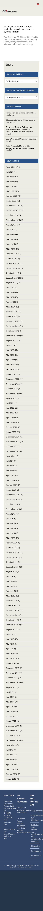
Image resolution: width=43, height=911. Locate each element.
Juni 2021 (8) (11, 465)
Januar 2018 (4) (12, 663)
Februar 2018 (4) (13, 658)
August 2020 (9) (12, 514)
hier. (5, 838)
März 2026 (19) (12, 191)
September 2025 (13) (14, 220)
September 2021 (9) (14, 451)
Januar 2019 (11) (13, 605)
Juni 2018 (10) (12, 639)
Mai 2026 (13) (12, 181)
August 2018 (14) (13, 629)
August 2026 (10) (13, 167)
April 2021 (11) (12, 475)
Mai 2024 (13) (12, 297)
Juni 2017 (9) (11, 697)
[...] (32, 44)
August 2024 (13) (13, 282)
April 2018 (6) (11, 649)
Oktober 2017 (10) (13, 677)
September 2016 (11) (14, 740)
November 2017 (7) (14, 673)
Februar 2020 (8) (13, 543)
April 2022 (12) (12, 417)
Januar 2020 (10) (13, 547)
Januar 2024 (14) (13, 316)
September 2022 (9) (14, 393)
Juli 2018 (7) (11, 634)
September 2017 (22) (14, 682)
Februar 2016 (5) (13, 774)
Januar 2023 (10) (13, 374)
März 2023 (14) (12, 364)
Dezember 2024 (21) (14, 263)
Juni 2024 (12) (12, 292)
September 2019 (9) (14, 567)
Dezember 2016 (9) (14, 726)
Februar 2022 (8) (13, 427)
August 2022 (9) (12, 398)
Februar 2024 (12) (13, 311)
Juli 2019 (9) (11, 576)
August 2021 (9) (12, 456)
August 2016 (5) (12, 745)
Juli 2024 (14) (11, 287)
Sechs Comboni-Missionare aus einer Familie (21, 140)
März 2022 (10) (12, 422)
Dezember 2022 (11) (14, 379)
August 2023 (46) (13, 340)
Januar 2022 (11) (13, 432)
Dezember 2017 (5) (14, 668)
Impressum (34, 851)
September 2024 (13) (14, 278)
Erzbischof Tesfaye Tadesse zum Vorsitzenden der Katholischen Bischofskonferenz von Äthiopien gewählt (19, 130)
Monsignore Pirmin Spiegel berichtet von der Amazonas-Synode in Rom (19, 29)
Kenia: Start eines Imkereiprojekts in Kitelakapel (21, 114)
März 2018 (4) (12, 653)
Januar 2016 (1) (12, 779)
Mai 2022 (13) (12, 413)
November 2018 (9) (14, 615)
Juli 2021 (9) (11, 461)
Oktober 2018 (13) (13, 620)
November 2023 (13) (14, 326)
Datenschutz (34, 856)
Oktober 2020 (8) (13, 504)
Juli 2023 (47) (11, 345)
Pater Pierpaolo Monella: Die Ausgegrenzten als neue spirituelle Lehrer (20, 148)
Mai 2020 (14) (12, 528)
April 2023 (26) (12, 360)
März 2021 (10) (12, 480)
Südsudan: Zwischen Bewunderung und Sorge (20, 121)
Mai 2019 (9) (11, 586)
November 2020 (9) (14, 499)
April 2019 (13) (12, 591)
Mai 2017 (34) (12, 702)
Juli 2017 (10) (11, 692)
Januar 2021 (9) (12, 490)
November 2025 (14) (14, 210)
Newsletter (34, 846)
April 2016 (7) (11, 764)
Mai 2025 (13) (12, 239)
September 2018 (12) (14, 625)
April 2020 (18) (12, 533)
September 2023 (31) (14, 335)
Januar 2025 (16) (13, 258)
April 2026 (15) (12, 186)
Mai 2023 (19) (12, 355)
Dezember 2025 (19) (14, 205)
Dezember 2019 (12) (14, 552)
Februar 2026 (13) (13, 196)
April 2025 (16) (12, 244)
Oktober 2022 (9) (13, 388)
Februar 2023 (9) (13, 369)
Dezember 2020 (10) (14, 494)
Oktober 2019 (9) (13, 562)
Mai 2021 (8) (11, 470)
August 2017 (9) (12, 687)
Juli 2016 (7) (11, 750)
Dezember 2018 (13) (14, 610)
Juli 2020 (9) (11, 519)
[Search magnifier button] (36, 81)
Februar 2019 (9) (13, 600)
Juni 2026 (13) (12, 176)
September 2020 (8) (14, 509)
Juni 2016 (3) (11, 755)
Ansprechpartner (24, 832)
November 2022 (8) (14, 384)
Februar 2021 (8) (13, 485)
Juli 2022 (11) (11, 403)
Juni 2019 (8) (11, 581)
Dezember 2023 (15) (14, 321)
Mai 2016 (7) (11, 759)
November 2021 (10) (14, 441)
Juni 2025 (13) (12, 234)
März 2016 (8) (12, 769)
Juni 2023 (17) (12, 350)
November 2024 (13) (14, 268)
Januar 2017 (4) (12, 721)
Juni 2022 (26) (12, 408)
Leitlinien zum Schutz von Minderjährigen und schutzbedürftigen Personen (34, 833)
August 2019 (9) (12, 571)
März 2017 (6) (12, 711)
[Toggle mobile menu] (38, 3)
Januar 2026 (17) (13, 201)
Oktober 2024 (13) (13, 273)
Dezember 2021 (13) (14, 437)
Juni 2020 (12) (12, 523)
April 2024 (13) (12, 302)
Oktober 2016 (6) (13, 735)
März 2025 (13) (12, 249)
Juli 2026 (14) (11, 172)
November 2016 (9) (14, 730)
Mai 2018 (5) (11, 644)
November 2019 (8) (14, 557)
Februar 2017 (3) (13, 716)
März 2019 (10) (12, 596)
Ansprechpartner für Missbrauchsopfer (34, 817)
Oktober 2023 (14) (13, 331)
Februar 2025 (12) (13, 254)
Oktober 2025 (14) (13, 215)
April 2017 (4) (11, 706)
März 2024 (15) (12, 307)
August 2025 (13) (13, 225)
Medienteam (22, 812)
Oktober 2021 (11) (13, 446)
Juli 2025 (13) (11, 229)
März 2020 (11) (12, 538)
